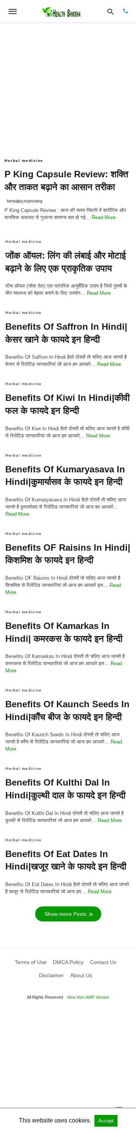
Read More (104, 217)
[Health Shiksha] (60, 11)
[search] (110, 11)
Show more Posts (66, 914)
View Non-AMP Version (88, 997)
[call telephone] (125, 11)
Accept (106, 1121)
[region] (68, 87)
